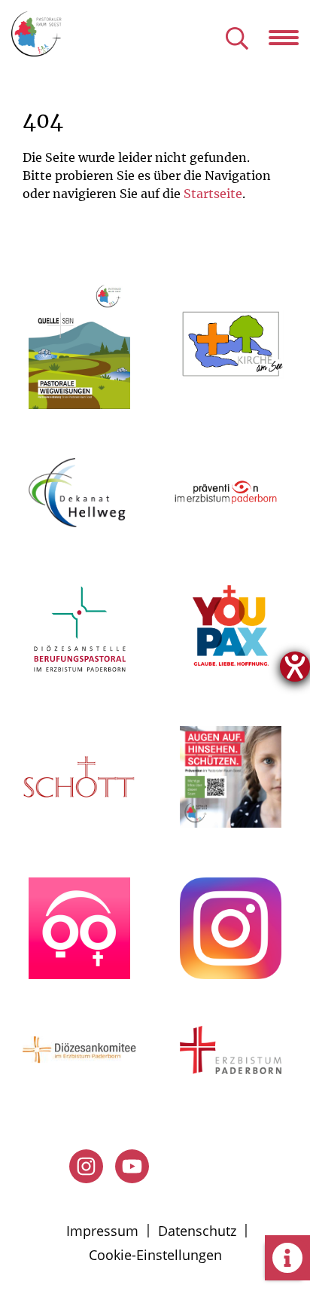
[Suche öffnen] (237, 39)
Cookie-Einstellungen (155, 1255)
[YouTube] (132, 1166)
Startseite (213, 193)
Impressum (102, 1231)
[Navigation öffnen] (289, 37)
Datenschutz (197, 1231)
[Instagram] (86, 1166)
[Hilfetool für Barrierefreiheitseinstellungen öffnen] (295, 667)
